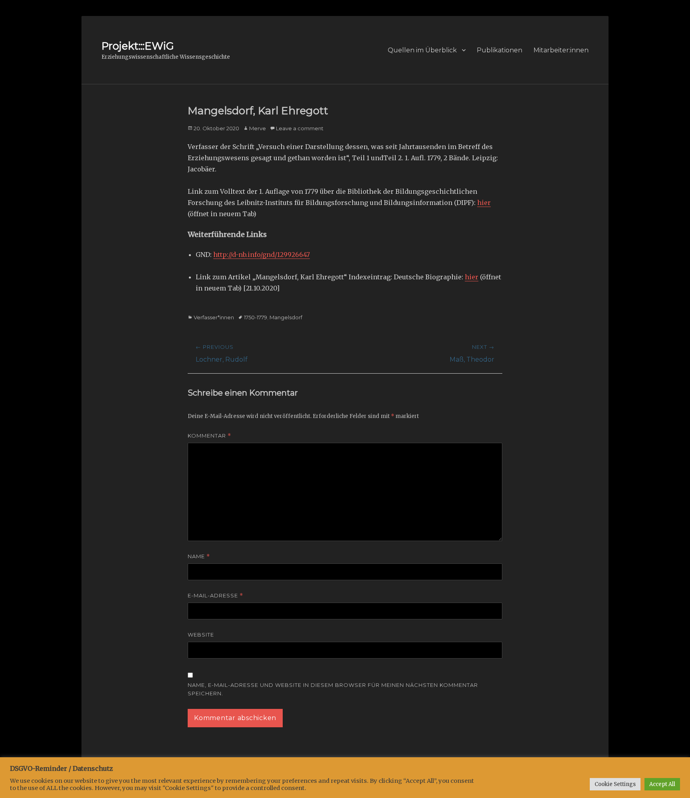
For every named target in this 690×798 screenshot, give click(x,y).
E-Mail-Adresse (215, 595)
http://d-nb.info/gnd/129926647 (261, 255)
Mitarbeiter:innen (561, 50)
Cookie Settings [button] (615, 784)
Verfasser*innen (214, 317)
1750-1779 (255, 317)
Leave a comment (299, 128)
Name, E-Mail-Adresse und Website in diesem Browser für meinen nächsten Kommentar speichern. (333, 689)
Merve (257, 128)
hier (484, 203)
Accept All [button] (662, 784)
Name (199, 556)
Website (201, 634)
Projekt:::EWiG (137, 46)
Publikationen (499, 50)
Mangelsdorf (286, 317)
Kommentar (209, 435)
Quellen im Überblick (422, 50)
